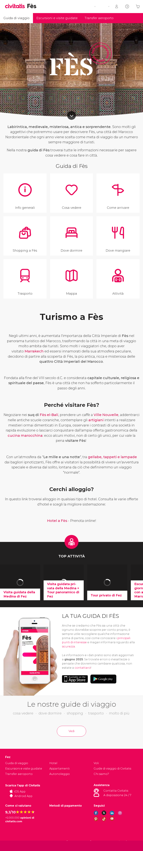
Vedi (71, 731)
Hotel (53, 763)
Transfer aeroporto (99, 18)
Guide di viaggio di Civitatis (112, 768)
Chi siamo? (101, 774)
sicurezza (68, 646)
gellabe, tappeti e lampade (112, 457)
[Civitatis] (12, 845)
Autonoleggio (59, 774)
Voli (96, 763)
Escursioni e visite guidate (57, 18)
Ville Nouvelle (106, 415)
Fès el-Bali (49, 415)
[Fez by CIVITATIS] (16, 6)
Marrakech (34, 351)
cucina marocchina (25, 435)
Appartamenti (59, 768)
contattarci (83, 667)
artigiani (96, 420)
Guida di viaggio (16, 18)
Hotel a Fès (57, 521)
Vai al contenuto (71, 115)
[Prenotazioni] (117, 6)
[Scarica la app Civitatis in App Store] (75, 679)
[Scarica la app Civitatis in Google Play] (103, 678)
